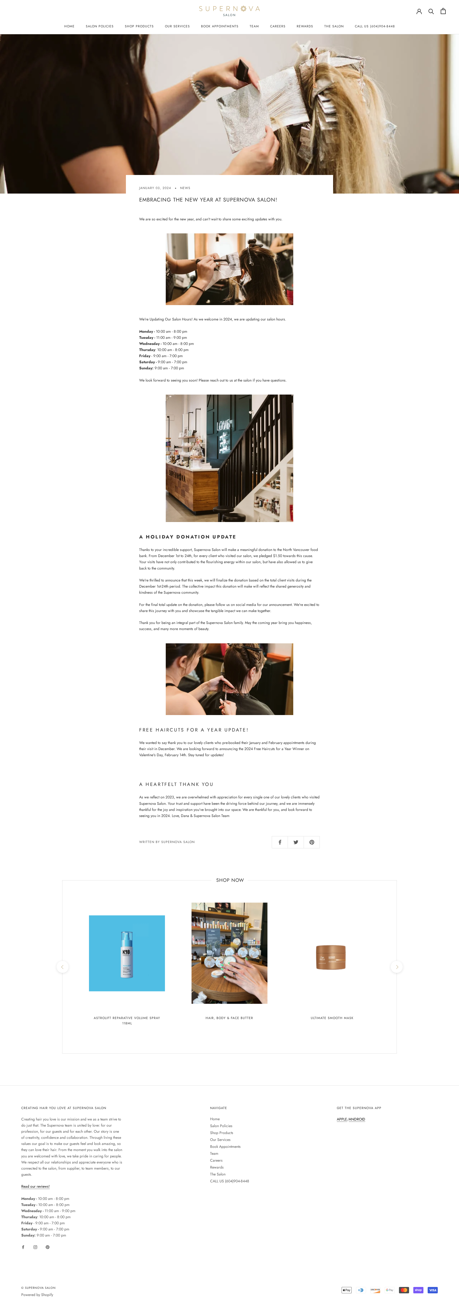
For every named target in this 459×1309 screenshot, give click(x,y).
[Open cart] (443, 11)
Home (69, 26)
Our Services (177, 26)
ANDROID (357, 1119)
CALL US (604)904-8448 (375, 26)
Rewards (305, 26)
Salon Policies (100, 26)
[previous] (62, 967)
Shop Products (139, 26)
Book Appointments (220, 26)
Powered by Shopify (37, 1294)
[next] (396, 967)
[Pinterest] (47, 1247)
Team (254, 26)
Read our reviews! (35, 1186)
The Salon (334, 26)
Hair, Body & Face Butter (229, 1018)
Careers (278, 26)
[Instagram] (35, 1247)
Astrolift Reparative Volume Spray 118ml (127, 1021)
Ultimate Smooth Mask (332, 1018)
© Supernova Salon (38, 1288)
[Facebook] (23, 1247)
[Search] (431, 11)
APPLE (342, 1119)
